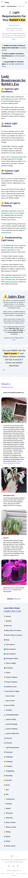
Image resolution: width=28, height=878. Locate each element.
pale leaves (10, 250)
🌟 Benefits (8, 621)
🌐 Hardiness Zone (10, 686)
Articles (3, 6)
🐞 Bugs (6, 640)
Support (2, 873)
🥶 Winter (7, 836)
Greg (11, 387)
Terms (17, 873)
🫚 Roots (7, 785)
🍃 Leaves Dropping (10, 729)
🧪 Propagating (9, 771)
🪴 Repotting (8, 775)
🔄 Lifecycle (8, 738)
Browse (14, 599)
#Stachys (5, 383)
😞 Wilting (7, 832)
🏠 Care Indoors (9, 644)
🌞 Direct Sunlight (10, 663)
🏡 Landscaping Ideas (11, 715)
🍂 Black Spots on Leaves (12, 630)
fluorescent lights (17, 157)
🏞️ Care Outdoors (10, 649)
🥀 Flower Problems (10, 677)
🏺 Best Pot (8, 626)
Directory (14, 875)
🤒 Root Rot (8, 780)
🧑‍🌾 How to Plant (9, 705)
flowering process (7, 213)
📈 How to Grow (9, 696)
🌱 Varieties (8, 804)
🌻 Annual (7, 616)
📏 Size (6, 789)
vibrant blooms (6, 232)
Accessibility (23, 873)
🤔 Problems (8, 766)
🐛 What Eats (8, 813)
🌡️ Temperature (9, 799)
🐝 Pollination (8, 757)
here (14, 39)
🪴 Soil (6, 794)
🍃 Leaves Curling (10, 719)
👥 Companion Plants (11, 658)
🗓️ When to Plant (9, 822)
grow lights (9, 148)
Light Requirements (12, 6)
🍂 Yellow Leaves (9, 846)
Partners (7, 873)
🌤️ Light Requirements (11, 747)
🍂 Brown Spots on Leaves (13, 635)
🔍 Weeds (7, 808)
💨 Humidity (8, 710)
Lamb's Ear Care (12, 610)
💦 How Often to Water (11, 691)
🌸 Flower (7, 672)
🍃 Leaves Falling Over (11, 733)
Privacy (13, 873)
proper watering (20, 228)
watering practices (11, 281)
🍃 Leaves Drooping (10, 724)
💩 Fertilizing (8, 668)
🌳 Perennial (8, 752)
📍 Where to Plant (10, 827)
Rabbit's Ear (9, 99)
